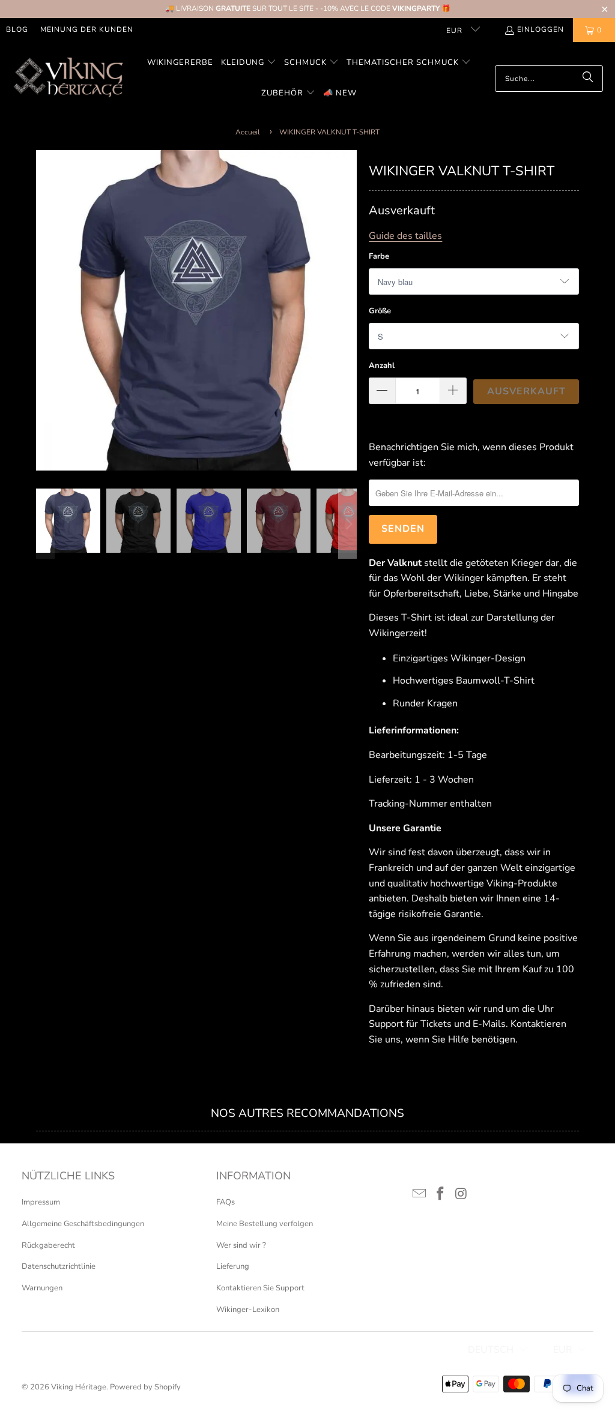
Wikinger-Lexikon (247, 1309)
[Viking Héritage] (67, 78)
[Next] (347, 310)
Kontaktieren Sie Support (260, 1288)
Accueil (247, 132)
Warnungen (42, 1288)
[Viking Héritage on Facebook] (441, 1194)
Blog (17, 29)
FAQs (225, 1202)
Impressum (41, 1202)
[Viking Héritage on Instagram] (461, 1194)
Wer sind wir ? (241, 1245)
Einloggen (540, 29)
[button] (248, 63)
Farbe (379, 256)
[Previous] (45, 310)
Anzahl (382, 365)
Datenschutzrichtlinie (58, 1266)
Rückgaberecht (48, 1245)
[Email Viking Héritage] (420, 1194)
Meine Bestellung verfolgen (264, 1223)
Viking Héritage (78, 1387)
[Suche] (588, 78)
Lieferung (232, 1266)
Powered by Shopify (145, 1387)
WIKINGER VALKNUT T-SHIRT (329, 132)
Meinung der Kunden (86, 29)
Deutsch (491, 1349)
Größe (380, 310)
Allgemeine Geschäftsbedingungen (83, 1223)
